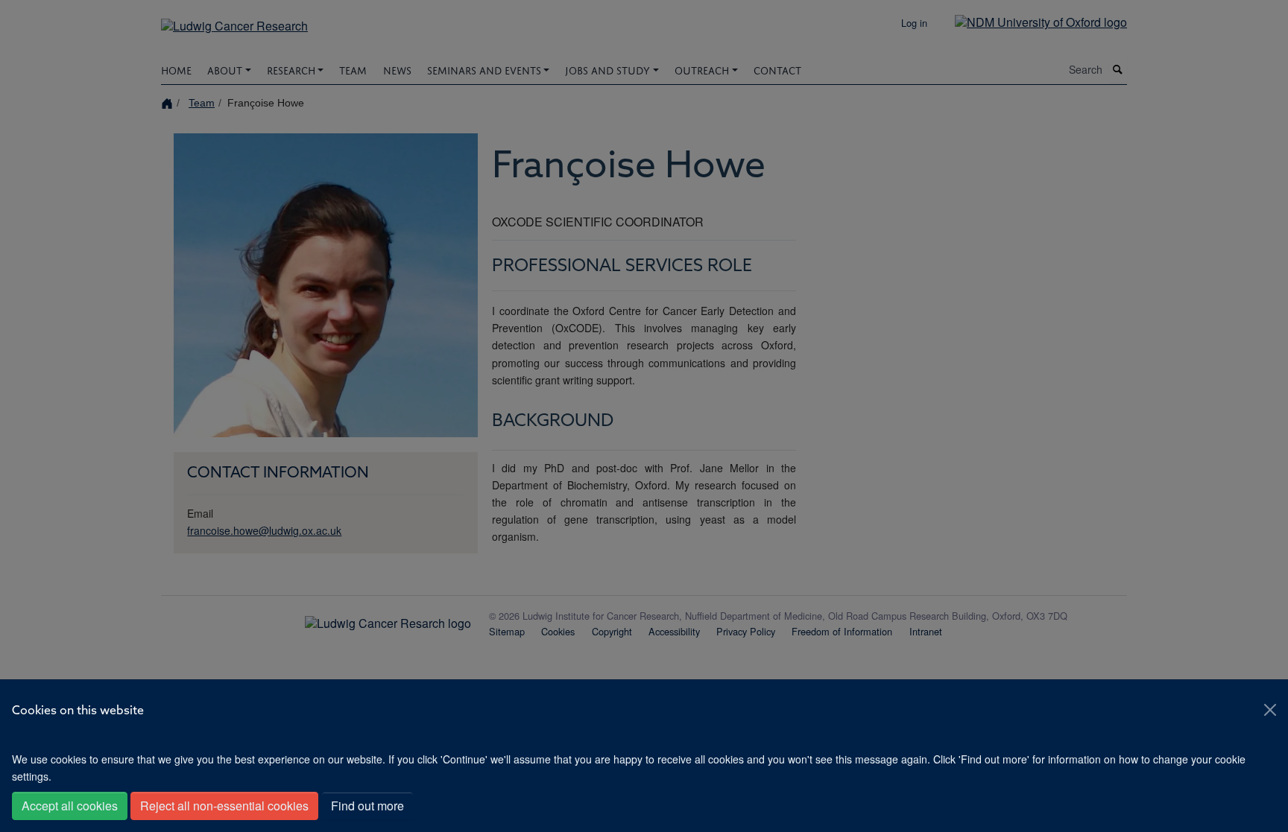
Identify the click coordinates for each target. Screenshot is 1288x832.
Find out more (367, 805)
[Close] (1270, 710)
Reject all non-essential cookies (224, 805)
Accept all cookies (70, 805)
